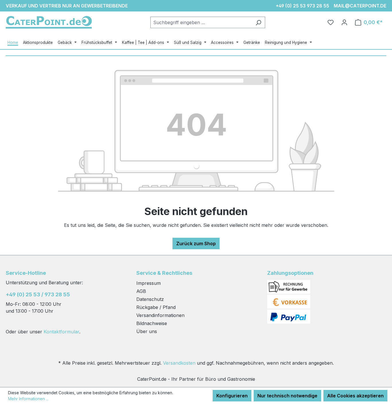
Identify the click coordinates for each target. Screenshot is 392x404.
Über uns (146, 331)
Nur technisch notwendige (287, 396)
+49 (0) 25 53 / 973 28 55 (38, 294)
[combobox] (201, 22)
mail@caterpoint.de (360, 6)
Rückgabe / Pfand (156, 307)
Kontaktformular (61, 332)
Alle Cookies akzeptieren (355, 396)
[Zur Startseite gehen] (49, 22)
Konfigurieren (232, 396)
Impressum (148, 283)
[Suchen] (258, 22)
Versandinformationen (160, 315)
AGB (141, 291)
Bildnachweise (151, 323)
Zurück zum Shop (196, 243)
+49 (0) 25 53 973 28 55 (302, 6)
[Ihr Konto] (344, 22)
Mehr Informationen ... (28, 398)
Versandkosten (179, 363)
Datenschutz (150, 299)
